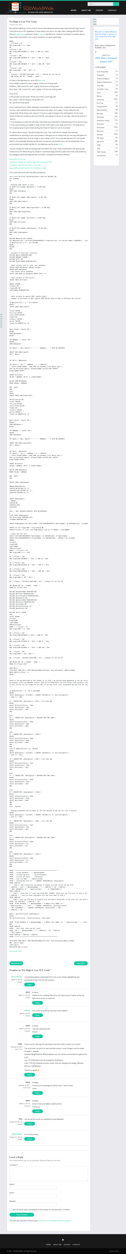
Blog (16, 34)
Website (12, 1201)
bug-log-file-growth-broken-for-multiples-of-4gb (27, 168)
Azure (99, 92)
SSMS (99, 145)
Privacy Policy (114, 1251)
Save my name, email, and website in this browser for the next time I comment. (41, 1210)
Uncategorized (101, 155)
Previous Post (16, 963)
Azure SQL (100, 85)
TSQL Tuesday (101, 152)
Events (99, 10)
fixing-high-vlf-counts (17, 159)
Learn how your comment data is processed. (54, 1221)
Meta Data (100, 113)
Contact (112, 10)
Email (12, 1193)
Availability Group (102, 89)
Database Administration (104, 82)
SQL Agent (100, 138)
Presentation (100, 127)
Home (73, 10)
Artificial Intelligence (103, 78)
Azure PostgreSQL (102, 71)
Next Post (81, 963)
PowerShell (100, 124)
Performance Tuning (103, 120)
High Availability (102, 110)
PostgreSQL (100, 75)
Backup (99, 96)
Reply (30, 984)
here (60, 144)
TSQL (99, 148)
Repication (100, 131)
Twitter (22, 34)
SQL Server (100, 141)
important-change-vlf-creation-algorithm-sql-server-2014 (30, 162)
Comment (13, 1165)
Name (12, 1184)
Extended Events (102, 106)
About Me (86, 10)
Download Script (15, 951)
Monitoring (100, 117)
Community (100, 99)
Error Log (100, 103)
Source (41, 80)
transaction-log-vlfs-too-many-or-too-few (24, 165)
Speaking (100, 134)
